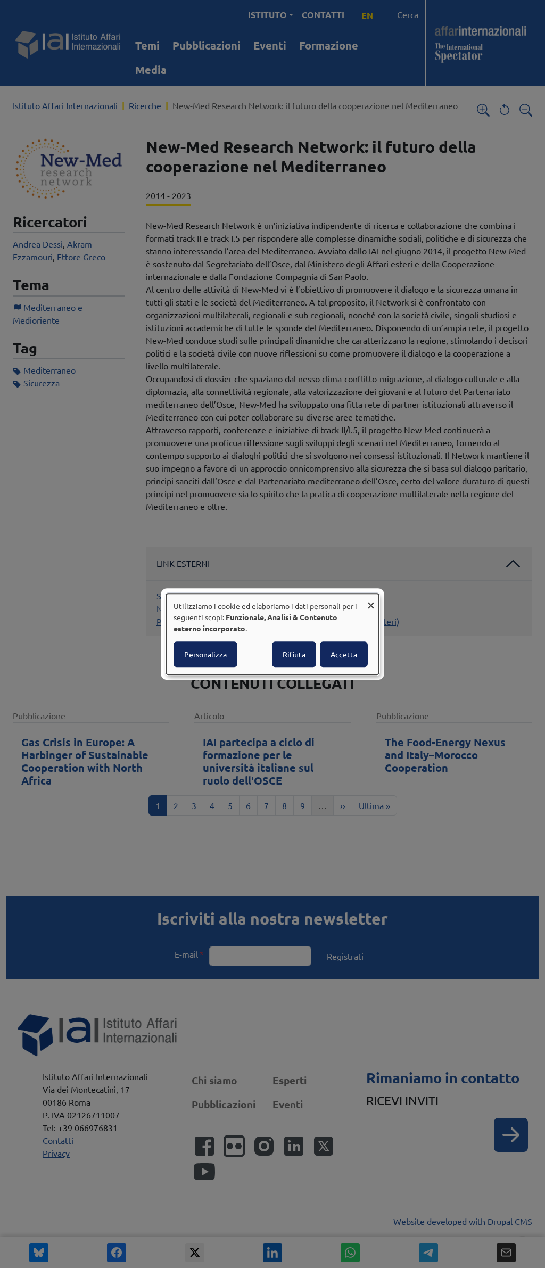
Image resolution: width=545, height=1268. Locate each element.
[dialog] (272, 634)
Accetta (344, 654)
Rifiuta (294, 654)
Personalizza (205, 654)
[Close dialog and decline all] (371, 600)
